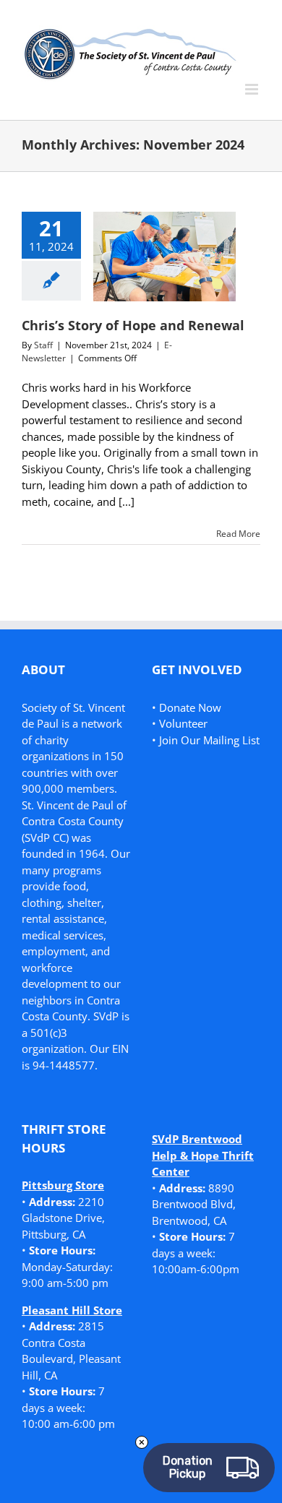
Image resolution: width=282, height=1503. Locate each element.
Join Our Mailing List (209, 740)
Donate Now (190, 707)
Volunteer (183, 723)
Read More (238, 533)
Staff (43, 345)
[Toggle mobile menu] (252, 89)
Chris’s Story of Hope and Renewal (133, 325)
